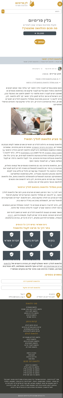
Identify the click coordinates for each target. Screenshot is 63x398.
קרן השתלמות (27, 153)
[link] (48, 295)
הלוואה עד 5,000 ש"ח (31, 367)
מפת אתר (31, 359)
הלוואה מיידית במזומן (31, 313)
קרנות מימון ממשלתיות (31, 329)
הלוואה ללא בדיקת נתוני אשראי (31, 309)
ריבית (10, 215)
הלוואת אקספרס (31, 307)
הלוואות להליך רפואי (52, 59)
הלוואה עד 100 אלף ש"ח (31, 375)
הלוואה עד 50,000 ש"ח (31, 373)
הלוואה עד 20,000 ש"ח (31, 371)
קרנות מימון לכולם (31, 325)
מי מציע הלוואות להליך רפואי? (47, 79)
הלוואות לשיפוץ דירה (31, 281)
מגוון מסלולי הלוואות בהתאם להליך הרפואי (42, 82)
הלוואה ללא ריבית (31, 311)
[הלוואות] (24, 3)
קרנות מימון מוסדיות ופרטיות (31, 327)
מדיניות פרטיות (31, 357)
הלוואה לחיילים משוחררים (31, 337)
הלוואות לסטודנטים (31, 343)
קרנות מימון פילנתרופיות (31, 331)
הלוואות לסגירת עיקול (31, 288)
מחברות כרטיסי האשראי (42, 147)
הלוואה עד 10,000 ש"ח (31, 369)
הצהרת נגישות (31, 353)
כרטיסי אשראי (31, 317)
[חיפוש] (3, 11)
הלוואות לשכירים (31, 347)
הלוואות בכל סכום (31, 365)
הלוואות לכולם (31, 339)
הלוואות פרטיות (31, 315)
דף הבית (59, 62)
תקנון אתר (31, 355)
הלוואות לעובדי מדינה (31, 345)
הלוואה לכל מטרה (47, 62)
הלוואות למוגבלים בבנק (31, 341)
